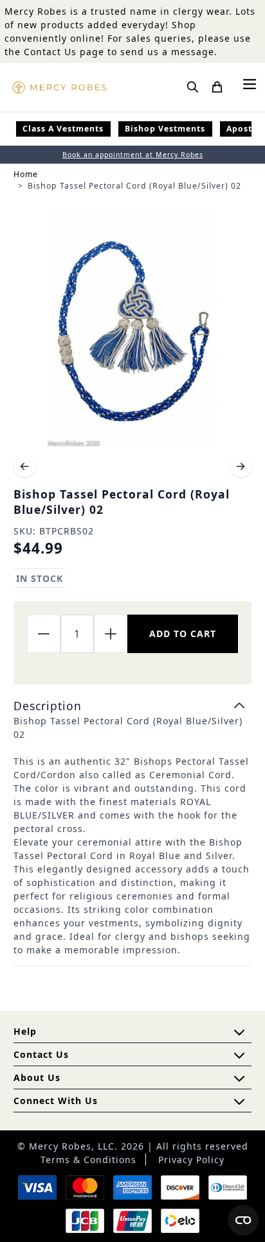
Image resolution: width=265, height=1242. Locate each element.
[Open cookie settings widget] (243, 1220)
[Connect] (239, 1101)
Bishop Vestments (165, 128)
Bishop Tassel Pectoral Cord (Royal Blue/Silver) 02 (134, 185)
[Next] (241, 466)
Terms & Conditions (88, 1159)
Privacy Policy (191, 1159)
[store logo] (59, 87)
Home (26, 174)
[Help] (239, 1078)
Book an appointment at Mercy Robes (132, 154)
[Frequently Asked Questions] (239, 1032)
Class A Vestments (63, 128)
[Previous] (24, 466)
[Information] (239, 1055)
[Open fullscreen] (132, 328)
